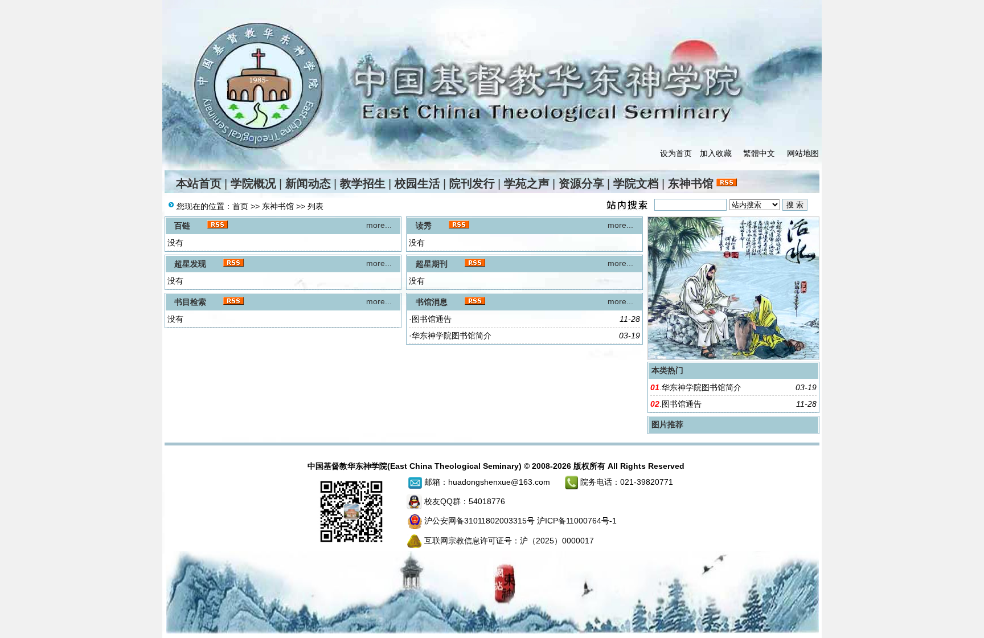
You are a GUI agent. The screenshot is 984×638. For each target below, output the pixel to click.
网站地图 (803, 153)
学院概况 (253, 183)
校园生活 (417, 183)
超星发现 (190, 263)
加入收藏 (716, 153)
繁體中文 (759, 153)
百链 (182, 225)
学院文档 (636, 183)
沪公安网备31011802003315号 (479, 520)
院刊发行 (472, 183)
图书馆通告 (432, 319)
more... (379, 225)
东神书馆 (691, 183)
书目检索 (190, 301)
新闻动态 (308, 183)
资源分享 (581, 183)
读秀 (424, 225)
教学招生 (363, 183)
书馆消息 (432, 301)
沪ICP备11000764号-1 (577, 520)
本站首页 (199, 183)
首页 (240, 206)
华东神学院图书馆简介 (451, 335)
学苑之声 (527, 183)
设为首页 (676, 153)
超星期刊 (432, 263)
